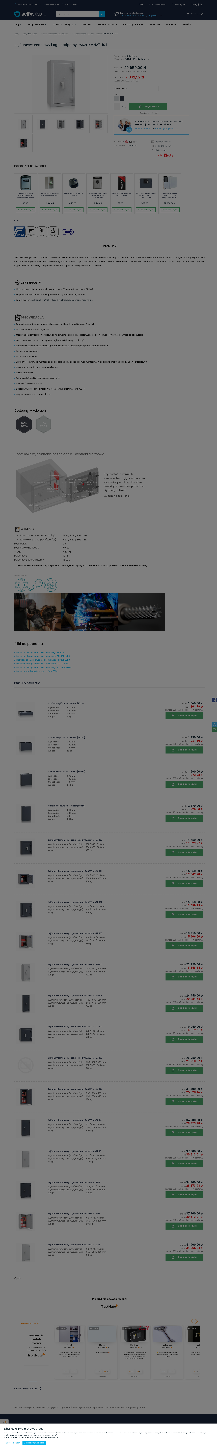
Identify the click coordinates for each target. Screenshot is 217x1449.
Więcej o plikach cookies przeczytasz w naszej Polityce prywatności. (32, 1437)
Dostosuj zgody (13, 1442)
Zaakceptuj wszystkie (34, 1442)
